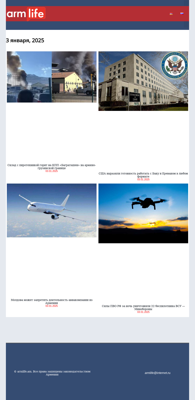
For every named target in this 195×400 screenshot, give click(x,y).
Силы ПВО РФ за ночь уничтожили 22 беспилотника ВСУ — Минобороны (143, 308)
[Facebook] (156, 3)
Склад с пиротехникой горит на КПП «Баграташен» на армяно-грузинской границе (51, 167)
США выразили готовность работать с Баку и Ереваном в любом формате (143, 175)
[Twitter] (162, 3)
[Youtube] (168, 3)
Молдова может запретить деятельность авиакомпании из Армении (52, 301)
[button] (186, 3)
